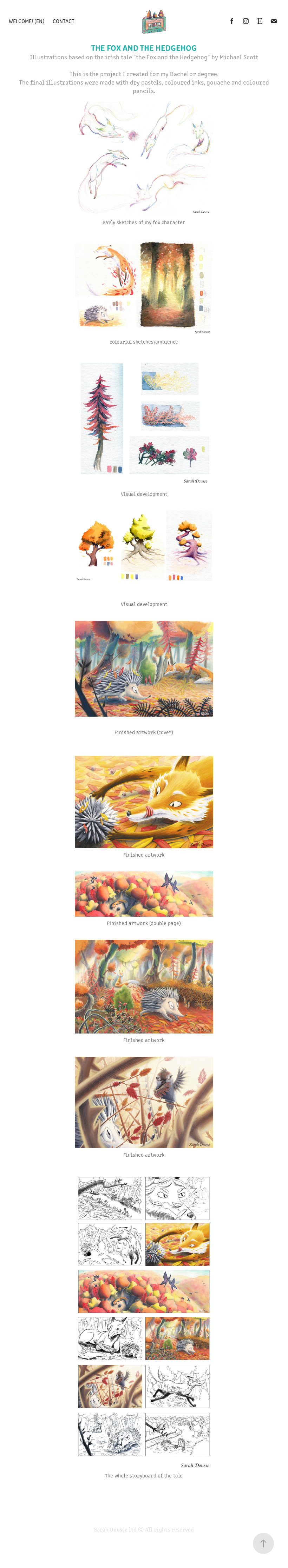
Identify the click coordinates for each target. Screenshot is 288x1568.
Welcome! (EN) (26, 21)
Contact (63, 21)
